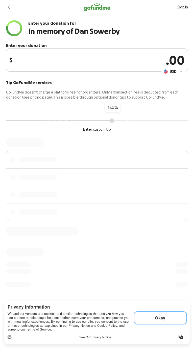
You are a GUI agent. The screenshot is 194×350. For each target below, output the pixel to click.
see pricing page (37, 97)
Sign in (182, 7)
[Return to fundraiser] (9, 7)
